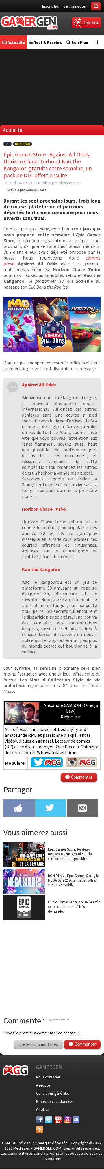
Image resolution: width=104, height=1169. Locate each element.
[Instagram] (67, 1119)
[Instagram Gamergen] (81, 765)
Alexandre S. (69, 182)
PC (7, 144)
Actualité (16, 42)
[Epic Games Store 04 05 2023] (52, 350)
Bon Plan (79, 42)
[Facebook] (39, 1119)
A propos (43, 1085)
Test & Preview (47, 42)
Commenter (81, 777)
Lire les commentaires (38, 1044)
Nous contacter (48, 1077)
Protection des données (54, 1101)
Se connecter (75, 6)
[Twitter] (48, 1119)
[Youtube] (58, 1119)
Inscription (51, 6)
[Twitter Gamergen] (46, 765)
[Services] (39, 1129)
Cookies (42, 1109)
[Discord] (76, 1119)
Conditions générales (52, 1093)
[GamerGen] (29, 23)
